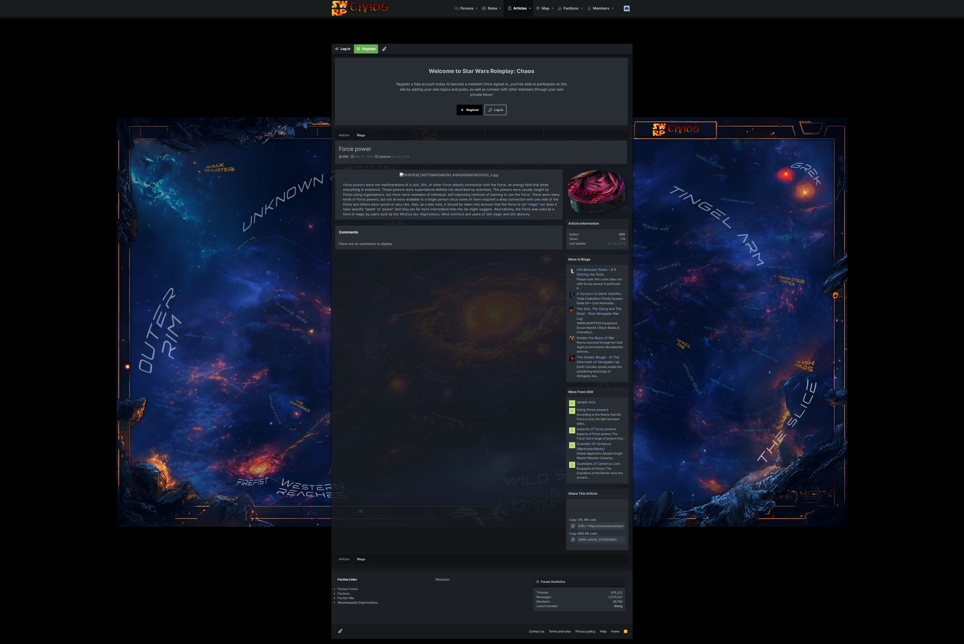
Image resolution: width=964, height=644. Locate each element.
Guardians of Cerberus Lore (598, 464)
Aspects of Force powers (596, 429)
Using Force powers (592, 410)
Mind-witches (452, 214)
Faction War (346, 598)
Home (615, 631)
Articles (520, 8)
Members (601, 8)
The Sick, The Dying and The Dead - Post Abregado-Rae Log (599, 313)
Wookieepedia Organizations (358, 602)
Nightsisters (429, 214)
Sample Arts (586, 402)
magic (533, 204)
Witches (406, 214)
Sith (424, 185)
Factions (571, 8)
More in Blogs (579, 259)
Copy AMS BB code (583, 533)
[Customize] (384, 49)
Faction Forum (348, 589)
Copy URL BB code (582, 520)
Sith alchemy (520, 214)
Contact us (536, 631)
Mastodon (443, 579)
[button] (477, 8)
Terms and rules (560, 631)
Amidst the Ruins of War (595, 338)
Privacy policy (585, 631)
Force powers (354, 185)
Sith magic (494, 214)
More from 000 (580, 392)
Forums (466, 8)
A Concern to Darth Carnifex (599, 294)
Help (603, 631)
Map (545, 8)
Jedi (415, 185)
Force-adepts (453, 185)
